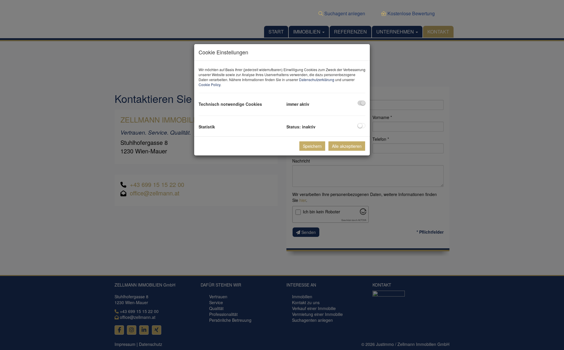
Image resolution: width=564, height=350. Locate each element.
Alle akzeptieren (347, 146)
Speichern (312, 146)
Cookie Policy (209, 84)
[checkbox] (361, 103)
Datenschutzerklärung (316, 79)
